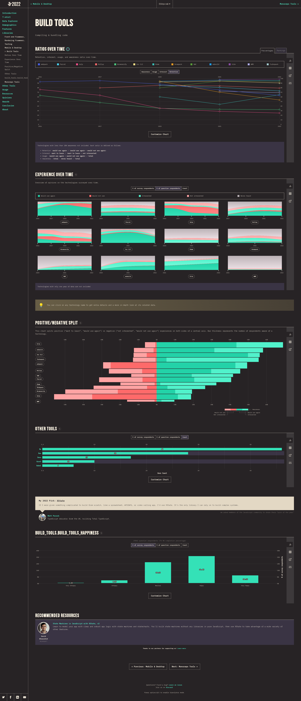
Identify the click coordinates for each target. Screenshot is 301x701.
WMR (255, 276)
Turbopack (40, 359)
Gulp (191, 222)
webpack (64, 222)
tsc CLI (128, 249)
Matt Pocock (42, 517)
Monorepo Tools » (185, 666)
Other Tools (10, 74)
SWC (64, 276)
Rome (191, 249)
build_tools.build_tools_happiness (22, 78)
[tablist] (277, 50)
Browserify (65, 249)
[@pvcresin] (68, 49)
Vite (191, 276)
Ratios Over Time (13, 55)
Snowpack (254, 249)
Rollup (254, 222)
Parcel (128, 222)
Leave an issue (175, 685)
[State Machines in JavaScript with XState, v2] (43, 628)
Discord (169, 687)
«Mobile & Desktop (148, 666)
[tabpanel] (164, 107)
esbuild (128, 276)
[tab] (267, 50)
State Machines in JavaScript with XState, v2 (76, 623)
